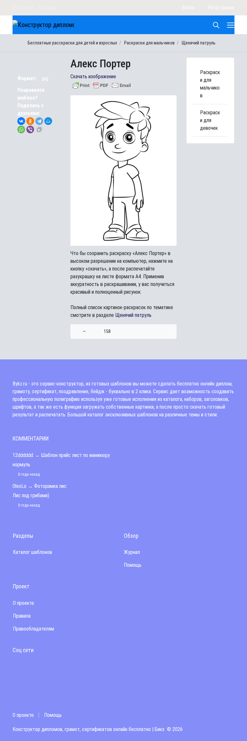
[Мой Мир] (48, 121)
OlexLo (19, 486)
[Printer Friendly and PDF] (101, 85)
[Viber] (30, 129)
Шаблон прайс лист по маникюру (75, 455)
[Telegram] (164, 8)
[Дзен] (138, 8)
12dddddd (23, 455)
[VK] (146, 8)
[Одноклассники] (30, 121)
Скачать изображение (93, 76)
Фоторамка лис (50, 486)
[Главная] (18, 43)
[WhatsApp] (21, 129)
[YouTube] (155, 8)
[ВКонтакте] (21, 121)
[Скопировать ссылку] (39, 129)
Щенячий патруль (133, 315)
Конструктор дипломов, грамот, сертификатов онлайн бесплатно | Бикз (88, 729)
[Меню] (231, 24)
